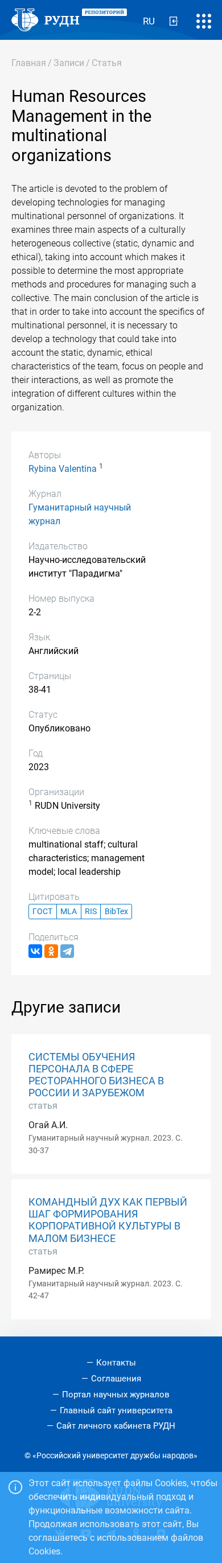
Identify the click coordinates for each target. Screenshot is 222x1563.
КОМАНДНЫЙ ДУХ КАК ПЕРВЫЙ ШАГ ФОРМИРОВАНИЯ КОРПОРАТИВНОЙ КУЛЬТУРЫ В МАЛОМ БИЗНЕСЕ (107, 1220)
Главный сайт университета (116, 1410)
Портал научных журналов (116, 1394)
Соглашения (116, 1378)
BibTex (116, 911)
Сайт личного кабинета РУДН (115, 1426)
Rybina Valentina (62, 468)
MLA (68, 911)
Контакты (116, 1363)
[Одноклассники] (51, 951)
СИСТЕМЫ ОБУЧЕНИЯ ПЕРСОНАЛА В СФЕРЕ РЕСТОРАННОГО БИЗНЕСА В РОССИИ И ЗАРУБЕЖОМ (96, 1075)
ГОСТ (42, 911)
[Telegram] (67, 951)
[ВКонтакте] (35, 951)
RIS (91, 911)
